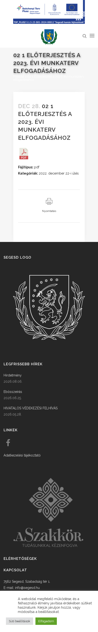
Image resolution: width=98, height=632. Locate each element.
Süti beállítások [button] (19, 621)
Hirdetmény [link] (13, 375)
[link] (49, 37)
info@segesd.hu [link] (27, 588)
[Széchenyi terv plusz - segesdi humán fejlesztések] (49, 23)
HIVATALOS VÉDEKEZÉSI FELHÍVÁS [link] (31, 408)
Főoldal (18, 76)
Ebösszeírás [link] (13, 392)
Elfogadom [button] (46, 621)
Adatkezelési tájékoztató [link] (22, 455)
